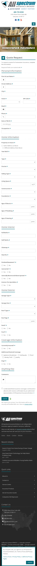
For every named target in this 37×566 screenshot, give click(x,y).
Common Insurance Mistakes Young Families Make (17, 461)
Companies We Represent (10, 497)
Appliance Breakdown (10, 355)
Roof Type (5, 310)
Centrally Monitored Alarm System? (13, 275)
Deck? (4, 325)
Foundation (6, 196)
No (10, 265)
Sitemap (20, 435)
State (4, 98)
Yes (4, 265)
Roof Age (5, 318)
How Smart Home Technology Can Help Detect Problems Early (16, 455)
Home (3, 435)
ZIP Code (26, 98)
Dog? (3, 361)
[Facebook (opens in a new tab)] (16, 20)
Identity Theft (8, 357)
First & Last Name (7, 76)
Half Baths (5, 240)
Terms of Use (7, 557)
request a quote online (23, 429)
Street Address (7, 84)
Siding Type (6, 174)
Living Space (6, 181)
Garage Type (6, 296)
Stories (4, 166)
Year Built (5, 151)
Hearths (4, 255)
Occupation (6, 128)
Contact (14, 435)
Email (3, 106)
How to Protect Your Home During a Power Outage (17, 449)
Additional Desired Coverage (11, 352)
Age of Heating (7, 218)
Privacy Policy (17, 557)
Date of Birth (6, 121)
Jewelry (18, 357)
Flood (31, 355)
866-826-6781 (8, 518)
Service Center (6, 484)
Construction (6, 188)
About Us (5, 476)
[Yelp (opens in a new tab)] (21, 20)
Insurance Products (8, 489)
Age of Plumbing (7, 211)
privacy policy (28, 404)
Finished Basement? (8, 262)
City (3, 91)
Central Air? (6, 269)
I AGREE (29, 562)
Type (3, 159)
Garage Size (6, 303)
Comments (5, 374)
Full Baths (5, 232)
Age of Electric (7, 203)
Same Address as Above (10, 146)
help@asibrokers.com (10, 521)
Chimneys (5, 247)
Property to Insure (8, 142)
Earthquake (23, 355)
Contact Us (5, 480)
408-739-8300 (8, 515)
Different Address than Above (13, 148)
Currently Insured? (8, 345)
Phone (4, 113)
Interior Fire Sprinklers (9, 282)
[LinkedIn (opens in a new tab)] (18, 20)
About (8, 435)
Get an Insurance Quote (9, 493)
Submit (5, 399)
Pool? (4, 332)
